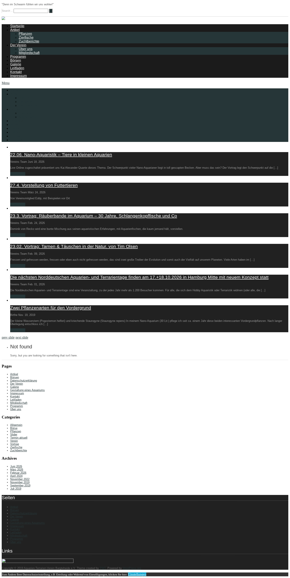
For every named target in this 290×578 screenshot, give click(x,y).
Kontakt (16, 72)
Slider (13, 434)
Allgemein (16, 425)
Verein (14, 440)
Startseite (17, 26)
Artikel (15, 30)
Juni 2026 (16, 466)
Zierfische (26, 37)
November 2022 (20, 479)
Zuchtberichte (29, 41)
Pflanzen (25, 33)
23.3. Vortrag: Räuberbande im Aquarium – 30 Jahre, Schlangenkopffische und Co (93, 215)
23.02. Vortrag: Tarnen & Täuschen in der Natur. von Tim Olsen (74, 246)
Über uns (25, 49)
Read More (17, 174)
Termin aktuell (18, 437)
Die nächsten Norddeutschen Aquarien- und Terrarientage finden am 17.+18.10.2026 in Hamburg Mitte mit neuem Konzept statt (139, 277)
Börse (13, 428)
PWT (103, 568)
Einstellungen (137, 574)
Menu (6, 83)
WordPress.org (132, 568)
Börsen (15, 60)
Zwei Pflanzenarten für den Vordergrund (50, 307)
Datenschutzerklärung (23, 380)
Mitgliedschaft (29, 53)
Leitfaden (17, 68)
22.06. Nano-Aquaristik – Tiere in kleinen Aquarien (61, 154)
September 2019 (20, 485)
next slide (21, 337)
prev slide (8, 337)
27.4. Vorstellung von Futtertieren (44, 185)
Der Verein (18, 45)
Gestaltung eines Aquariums (27, 390)
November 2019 (20, 482)
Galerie (15, 64)
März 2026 (16, 469)
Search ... (7, 10)
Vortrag (14, 444)
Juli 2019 (15, 488)
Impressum (18, 76)
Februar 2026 (18, 472)
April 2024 (16, 476)
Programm (18, 56)
